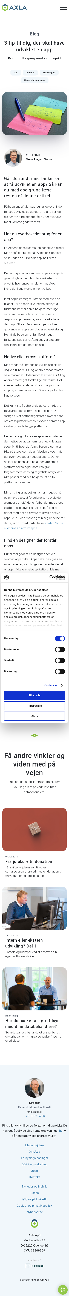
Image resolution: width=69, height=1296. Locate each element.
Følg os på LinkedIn (34, 1199)
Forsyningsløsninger (34, 1158)
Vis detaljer (51, 685)
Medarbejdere (34, 1145)
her (61, 1130)
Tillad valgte (34, 705)
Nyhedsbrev (34, 1212)
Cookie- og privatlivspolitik (34, 1205)
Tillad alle (34, 695)
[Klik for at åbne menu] (63, 7)
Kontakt (34, 1177)
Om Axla (34, 1151)
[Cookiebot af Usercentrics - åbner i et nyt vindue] (49, 577)
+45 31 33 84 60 (34, 1116)
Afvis (34, 716)
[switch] (60, 649)
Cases (34, 1193)
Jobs (34, 1170)
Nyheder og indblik (34, 1186)
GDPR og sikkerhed (34, 1164)
